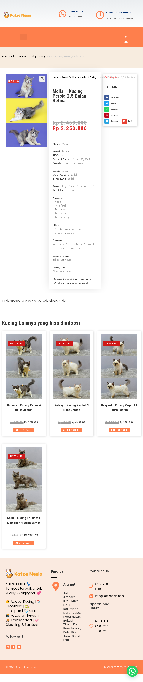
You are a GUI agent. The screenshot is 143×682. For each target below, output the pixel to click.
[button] (23, 37)
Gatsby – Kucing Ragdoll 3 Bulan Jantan (71, 407)
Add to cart (23, 430)
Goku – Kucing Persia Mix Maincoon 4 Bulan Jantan (24, 520)
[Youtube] (126, 42)
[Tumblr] (13, 647)
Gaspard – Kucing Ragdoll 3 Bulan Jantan (119, 407)
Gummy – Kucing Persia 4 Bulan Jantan (24, 407)
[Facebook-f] (126, 31)
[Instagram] (126, 37)
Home (4, 56)
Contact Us (76, 11)
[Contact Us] (62, 14)
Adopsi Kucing (38, 56)
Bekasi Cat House (19, 56)
